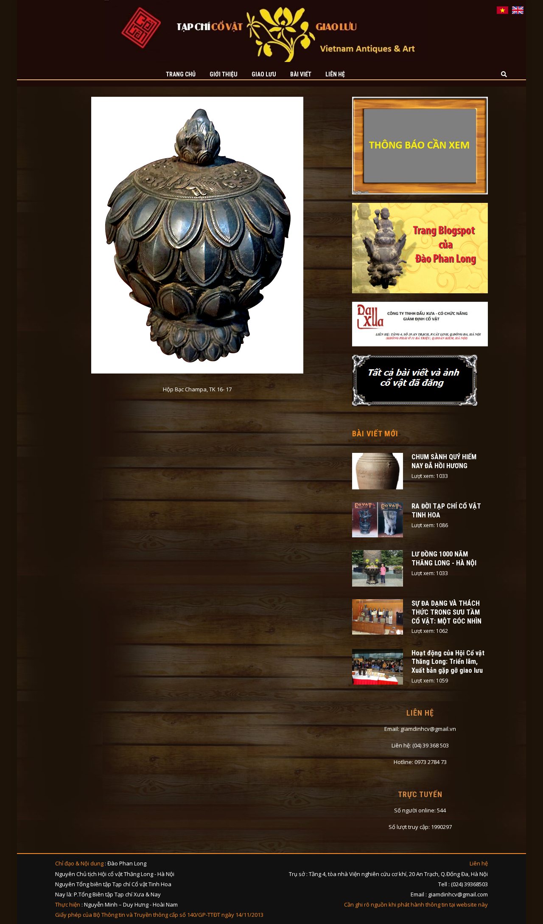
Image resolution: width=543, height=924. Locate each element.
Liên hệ (335, 74)
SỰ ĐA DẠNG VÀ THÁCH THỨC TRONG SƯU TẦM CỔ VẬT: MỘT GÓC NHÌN (446, 612)
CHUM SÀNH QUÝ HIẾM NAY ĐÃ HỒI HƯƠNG (443, 461)
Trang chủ (181, 74)
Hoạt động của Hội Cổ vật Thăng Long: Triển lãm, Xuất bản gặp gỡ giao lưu (447, 662)
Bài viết (300, 74)
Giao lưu (264, 74)
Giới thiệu (224, 74)
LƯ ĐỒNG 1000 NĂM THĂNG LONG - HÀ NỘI (443, 558)
